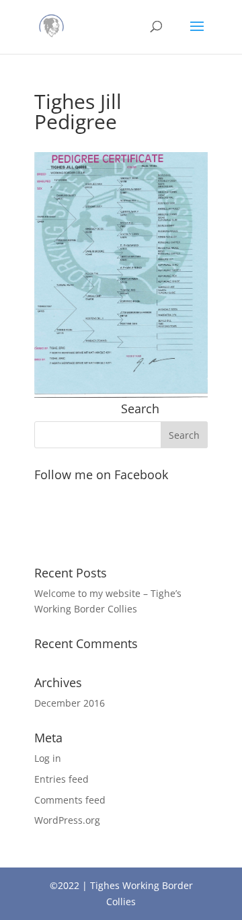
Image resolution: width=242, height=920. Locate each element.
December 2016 (69, 703)
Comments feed (70, 799)
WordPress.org (67, 820)
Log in (47, 758)
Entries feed (61, 779)
